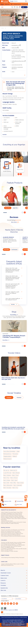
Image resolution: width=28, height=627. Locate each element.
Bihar (21, 512)
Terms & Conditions (20, 617)
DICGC (16, 609)
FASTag (9, 536)
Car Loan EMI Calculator (6, 544)
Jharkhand (11, 514)
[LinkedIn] (8, 603)
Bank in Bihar (13, 482)
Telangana (9, 518)
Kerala (20, 514)
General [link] (2, 4)
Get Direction (14, 249)
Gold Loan (22, 529)
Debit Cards (3, 534)
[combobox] (26, 496)
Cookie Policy (4, 617)
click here (7, 623)
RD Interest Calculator (5, 546)
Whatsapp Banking (16, 534)
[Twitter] (11, 603)
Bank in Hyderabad (18, 485)
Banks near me (13, 470)
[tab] (14, 510)
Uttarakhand (23, 518)
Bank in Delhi (6, 482)
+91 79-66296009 (17, 55)
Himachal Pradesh (5, 514)
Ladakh (11, 523)
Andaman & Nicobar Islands (7, 520)
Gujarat (16, 513)
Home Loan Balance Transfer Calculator (9, 551)
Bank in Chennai (14, 477)
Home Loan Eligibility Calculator (7, 547)
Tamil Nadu (3, 518)
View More (13, 304)
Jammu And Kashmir (5, 523)
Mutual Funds (11, 532)
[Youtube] (14, 603)
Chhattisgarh (9, 513)
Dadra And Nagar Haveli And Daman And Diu (10, 522)
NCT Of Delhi (23, 522)
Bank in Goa (15, 487)
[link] (14, 7)
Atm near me (6, 470)
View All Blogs (13, 314)
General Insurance (11, 533)
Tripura (12, 518)
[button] (12, 7)
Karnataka (16, 514)
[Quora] (17, 603)
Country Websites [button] (18, 598)
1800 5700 (15, 50)
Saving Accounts (10, 531)
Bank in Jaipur (14, 480)
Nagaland (7, 517)
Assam (18, 512)
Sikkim (23, 517)
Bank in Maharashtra (8, 485)
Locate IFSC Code (7, 472)
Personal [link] (11, 1)
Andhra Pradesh (4, 512)
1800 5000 (20, 50)
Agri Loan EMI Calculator (16, 546)
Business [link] (16, 1)
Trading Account (17, 532)
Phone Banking (4, 536)
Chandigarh (3, 513)
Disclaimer (9, 617)
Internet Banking (4, 557)
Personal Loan (4, 529)
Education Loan (16, 529)
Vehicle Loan (4, 531)
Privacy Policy (13, 617)
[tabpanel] (14, 19)
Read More (5, 134)
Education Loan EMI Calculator (18, 544)
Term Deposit (17, 531)
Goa (13, 513)
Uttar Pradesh (18, 518)
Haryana (20, 513)
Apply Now (15, 207)
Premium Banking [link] (17, 4)
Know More (7, 207)
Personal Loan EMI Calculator (7, 542)
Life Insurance (4, 533)
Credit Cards (9, 534)
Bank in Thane (15, 475)
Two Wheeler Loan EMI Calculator (8, 548)
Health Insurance (19, 533)
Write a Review (14, 222)
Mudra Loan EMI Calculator (7, 549)
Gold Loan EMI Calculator (21, 548)
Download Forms (9, 565)
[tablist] (14, 537)
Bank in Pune (6, 477)
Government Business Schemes (18, 536)
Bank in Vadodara (7, 475)
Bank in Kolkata (7, 480)
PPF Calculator (18, 543)
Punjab (15, 517)
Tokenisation (21, 557)
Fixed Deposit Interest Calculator (8, 543)
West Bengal (4, 519)
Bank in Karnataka (7, 487)
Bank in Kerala (20, 482)
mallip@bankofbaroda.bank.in (18, 61)
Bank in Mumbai (16, 472)
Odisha (11, 517)
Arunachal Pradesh (12, 512)
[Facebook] (2, 603)
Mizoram (3, 517)
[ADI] (2, 500)
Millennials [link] (7, 4)
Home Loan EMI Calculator (19, 542)
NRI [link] (11, 4)
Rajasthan (19, 517)
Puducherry (16, 523)
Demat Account (4, 532)
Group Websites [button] (4, 598)
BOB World (3, 565)
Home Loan (10, 529)
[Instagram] (5, 603)
